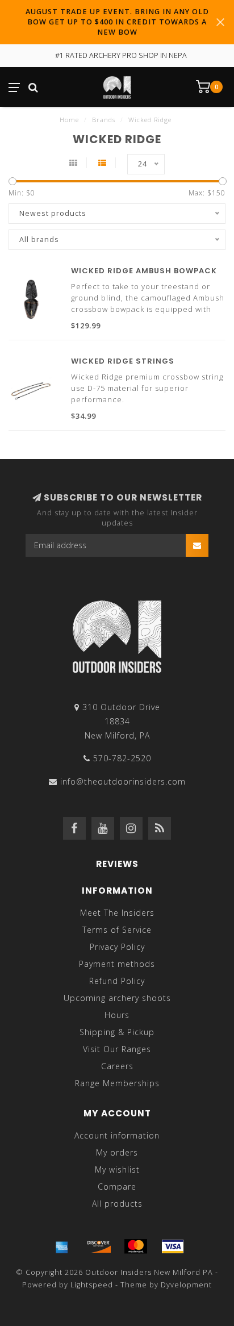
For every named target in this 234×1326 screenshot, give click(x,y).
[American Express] (62, 1246)
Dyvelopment (186, 1285)
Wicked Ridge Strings (122, 361)
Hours (117, 1015)
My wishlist (117, 1169)
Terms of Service (117, 929)
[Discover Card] (99, 1246)
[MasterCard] (136, 1246)
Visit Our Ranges (117, 1049)
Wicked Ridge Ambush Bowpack (144, 270)
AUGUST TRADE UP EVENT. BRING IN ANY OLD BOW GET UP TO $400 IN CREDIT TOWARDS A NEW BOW (117, 22)
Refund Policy (117, 980)
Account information (117, 1135)
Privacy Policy (117, 946)
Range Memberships (117, 1083)
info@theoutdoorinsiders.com (123, 781)
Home (69, 119)
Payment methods (117, 963)
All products (117, 1203)
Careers (117, 1066)
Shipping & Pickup (117, 1032)
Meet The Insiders (117, 912)
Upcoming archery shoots (117, 998)
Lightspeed (91, 1285)
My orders (117, 1152)
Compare (117, 1186)
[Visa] (172, 1246)
